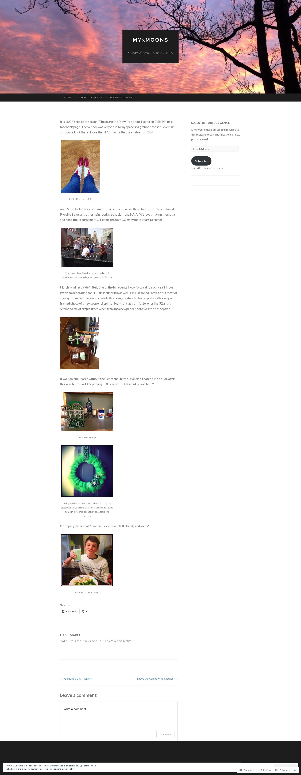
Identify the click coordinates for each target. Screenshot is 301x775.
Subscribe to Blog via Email (210, 123)
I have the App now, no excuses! (157, 678)
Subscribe (201, 161)
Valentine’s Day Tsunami (76, 678)
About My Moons (91, 97)
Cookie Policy (68, 768)
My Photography (122, 97)
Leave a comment (118, 641)
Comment (165, 734)
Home (67, 97)
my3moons (150, 40)
